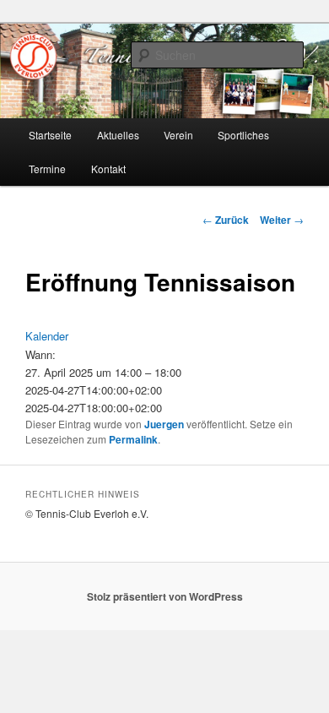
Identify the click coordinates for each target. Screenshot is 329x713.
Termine (47, 168)
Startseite (50, 135)
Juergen (164, 424)
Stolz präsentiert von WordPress (165, 596)
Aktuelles (118, 135)
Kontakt (108, 168)
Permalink (133, 439)
